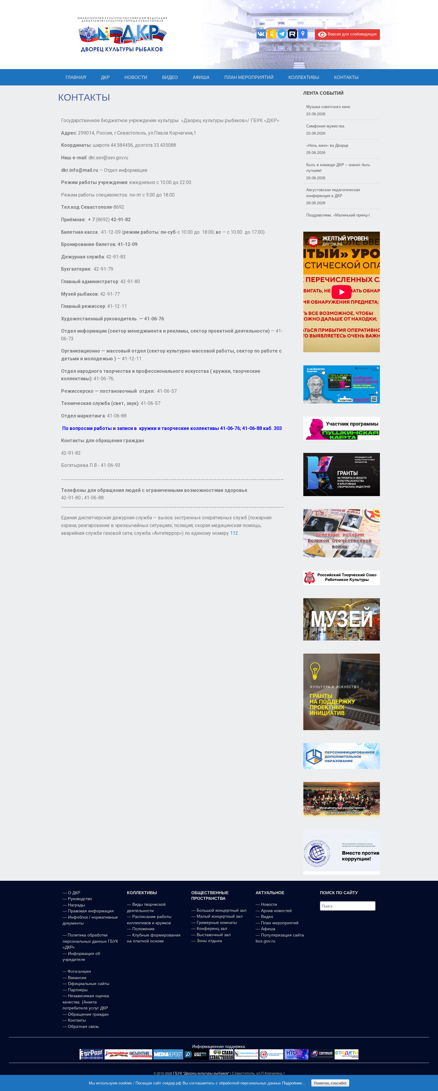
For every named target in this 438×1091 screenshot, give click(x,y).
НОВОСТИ (136, 77)
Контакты (76, 1020)
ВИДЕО (170, 77)
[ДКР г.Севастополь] (120, 34)
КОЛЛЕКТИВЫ (303, 77)
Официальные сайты (88, 983)
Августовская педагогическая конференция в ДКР (333, 192)
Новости (269, 904)
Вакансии (77, 977)
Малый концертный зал (220, 916)
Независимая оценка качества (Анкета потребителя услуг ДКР (86, 1001)
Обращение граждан (88, 1014)
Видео (267, 916)
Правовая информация (91, 910)
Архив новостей (276, 910)
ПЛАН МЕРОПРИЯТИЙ (249, 77)
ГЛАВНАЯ (76, 77)
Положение (143, 928)
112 (234, 533)
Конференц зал (212, 928)
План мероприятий (280, 922)
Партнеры (78, 989)
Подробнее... (293, 1083)
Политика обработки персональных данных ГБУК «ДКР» (90, 941)
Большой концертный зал (221, 910)
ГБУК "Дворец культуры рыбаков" (201, 1073)
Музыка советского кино (328, 106)
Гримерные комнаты (217, 922)
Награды (76, 905)
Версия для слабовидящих (352, 34)
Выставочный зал (214, 934)
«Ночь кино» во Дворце (327, 145)
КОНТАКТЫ (346, 77)
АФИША (201, 77)
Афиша (268, 928)
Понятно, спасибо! (330, 1083)
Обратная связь (83, 1026)
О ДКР (74, 892)
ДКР (105, 77)
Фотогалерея (79, 971)
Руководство (80, 898)
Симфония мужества (325, 126)
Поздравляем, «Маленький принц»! (338, 215)
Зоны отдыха (209, 940)
